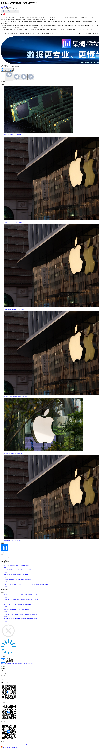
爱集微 (5, 6)
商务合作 (28, 663)
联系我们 (15, 663)
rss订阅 (31, 663)
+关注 (2, 543)
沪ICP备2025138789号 (31, 744)
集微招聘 (11, 663)
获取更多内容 (4, 589)
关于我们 (24, 663)
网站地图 (20, 663)
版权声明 (7, 663)
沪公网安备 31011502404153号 (10, 747)
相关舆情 (3, 7)
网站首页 (3, 663)
